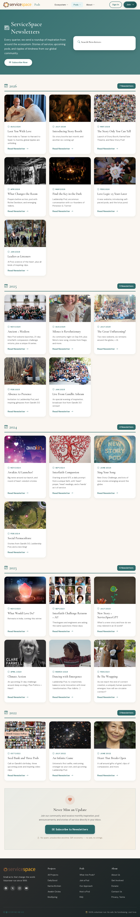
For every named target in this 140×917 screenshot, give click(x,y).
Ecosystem (60, 4)
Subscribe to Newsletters (72, 829)
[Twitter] (12, 888)
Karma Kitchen (54, 886)
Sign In (115, 4)
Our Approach (86, 886)
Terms (122, 897)
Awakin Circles (54, 891)
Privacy (114, 897)
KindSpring (52, 897)
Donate (114, 886)
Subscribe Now (19, 62)
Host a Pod (85, 891)
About (89, 4)
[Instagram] (19, 888)
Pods (37, 4)
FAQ (81, 897)
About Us (115, 875)
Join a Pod (84, 880)
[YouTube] (26, 888)
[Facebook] (5, 888)
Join (129, 4)
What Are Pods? (87, 875)
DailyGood (52, 880)
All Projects (53, 875)
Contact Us (116, 891)
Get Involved (117, 880)
